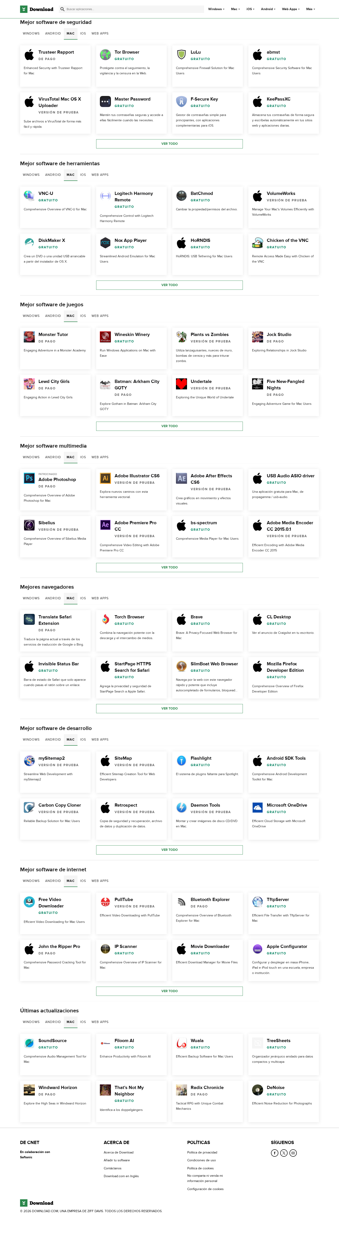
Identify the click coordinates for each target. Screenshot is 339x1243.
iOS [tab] (83, 33)
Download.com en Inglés (121, 1176)
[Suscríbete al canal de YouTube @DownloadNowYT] (293, 1153)
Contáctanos (113, 1168)
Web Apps (289, 9)
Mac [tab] (71, 33)
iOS (249, 9)
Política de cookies (200, 1168)
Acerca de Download (119, 1152)
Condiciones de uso (201, 1160)
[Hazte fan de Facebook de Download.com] (274, 1153)
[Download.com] (36, 9)
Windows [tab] (31, 33)
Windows (215, 9)
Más (309, 9)
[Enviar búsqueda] (62, 9)
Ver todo (169, 144)
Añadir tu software (117, 1160)
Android (267, 9)
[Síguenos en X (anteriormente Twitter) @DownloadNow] (284, 1153)
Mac (234, 9)
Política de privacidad (202, 1152)
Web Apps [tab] (100, 33)
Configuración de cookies (205, 1189)
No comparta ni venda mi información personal (205, 1178)
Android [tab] (53, 33)
